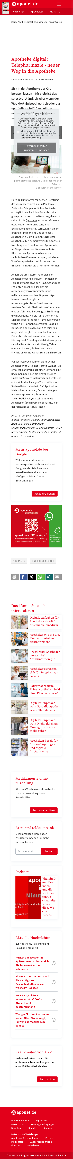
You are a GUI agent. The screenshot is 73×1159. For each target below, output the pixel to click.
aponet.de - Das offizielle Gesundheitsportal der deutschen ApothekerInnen (25, 4)
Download (16, 1128)
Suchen (49, 851)
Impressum (41, 1120)
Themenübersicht (43, 560)
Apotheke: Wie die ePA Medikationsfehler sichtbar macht (45, 638)
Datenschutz (17, 1124)
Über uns (16, 1145)
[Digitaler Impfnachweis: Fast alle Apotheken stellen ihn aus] (19, 706)
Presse (49, 1138)
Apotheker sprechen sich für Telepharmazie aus (44, 672)
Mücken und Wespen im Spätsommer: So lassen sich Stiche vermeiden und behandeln (32, 963)
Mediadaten (17, 1141)
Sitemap (47, 1128)
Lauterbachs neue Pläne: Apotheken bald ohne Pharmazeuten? (45, 689)
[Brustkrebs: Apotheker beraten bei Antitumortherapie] (19, 655)
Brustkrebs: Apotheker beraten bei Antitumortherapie (45, 655)
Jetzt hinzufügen (44, 493)
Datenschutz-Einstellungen (25, 1134)
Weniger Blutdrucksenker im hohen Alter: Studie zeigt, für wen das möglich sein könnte (32, 1019)
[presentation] (60, 11)
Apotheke (31, 220)
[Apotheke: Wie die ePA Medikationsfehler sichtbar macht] (19, 638)
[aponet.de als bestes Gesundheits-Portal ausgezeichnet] (5, 8)
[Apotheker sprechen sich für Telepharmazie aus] (19, 672)
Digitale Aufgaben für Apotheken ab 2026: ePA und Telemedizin (44, 621)
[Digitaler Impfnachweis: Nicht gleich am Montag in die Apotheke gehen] (19, 725)
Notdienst (18, 11)
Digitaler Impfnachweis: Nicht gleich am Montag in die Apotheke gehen (44, 725)
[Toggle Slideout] (59, 4)
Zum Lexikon (47, 1079)
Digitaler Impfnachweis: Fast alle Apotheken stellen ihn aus (45, 706)
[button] (15, 577)
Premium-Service (20, 1120)
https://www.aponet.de (23, 1112)
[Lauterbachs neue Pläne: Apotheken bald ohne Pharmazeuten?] (19, 689)
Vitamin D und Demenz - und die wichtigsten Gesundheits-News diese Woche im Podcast (49, 897)
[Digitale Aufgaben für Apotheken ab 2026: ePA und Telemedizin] (19, 621)
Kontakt (32, 1128)
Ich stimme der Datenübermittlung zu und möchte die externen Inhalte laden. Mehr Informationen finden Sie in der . (38, 134)
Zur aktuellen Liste (44, 810)
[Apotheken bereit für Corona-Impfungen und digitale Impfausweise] (19, 746)
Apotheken (37, 11)
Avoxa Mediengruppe (41, 1141)
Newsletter (33, 1145)
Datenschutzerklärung (31, 137)
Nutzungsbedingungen (42, 1124)
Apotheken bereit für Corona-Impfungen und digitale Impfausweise (44, 746)
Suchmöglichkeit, (21, 398)
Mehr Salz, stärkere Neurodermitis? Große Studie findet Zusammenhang (28, 1001)
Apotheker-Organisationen (25, 1138)
